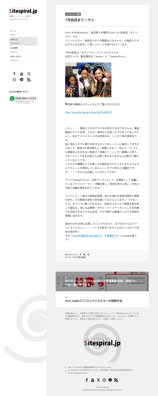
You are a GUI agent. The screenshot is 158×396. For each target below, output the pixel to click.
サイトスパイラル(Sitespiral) (23, 10)
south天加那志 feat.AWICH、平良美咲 (94, 235)
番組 (84, 257)
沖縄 (79, 257)
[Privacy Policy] (102, 387)
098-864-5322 (77, 370)
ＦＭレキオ (70, 257)
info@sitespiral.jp (80, 373)
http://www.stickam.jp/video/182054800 (87, 112)
